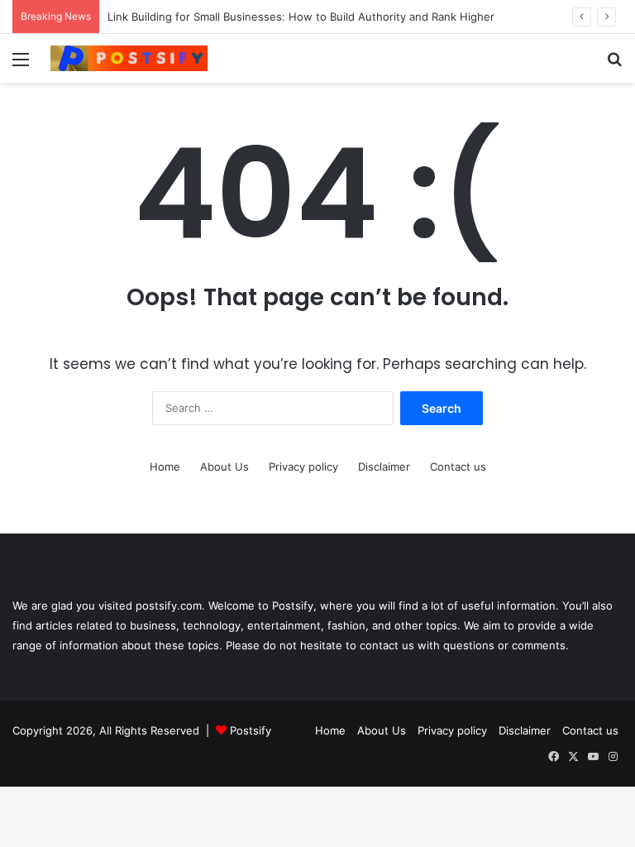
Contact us (458, 466)
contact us (387, 645)
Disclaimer (384, 466)
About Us (224, 466)
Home (165, 466)
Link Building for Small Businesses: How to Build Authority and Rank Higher (302, 16)
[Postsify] (129, 58)
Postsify (249, 730)
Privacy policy (303, 466)
